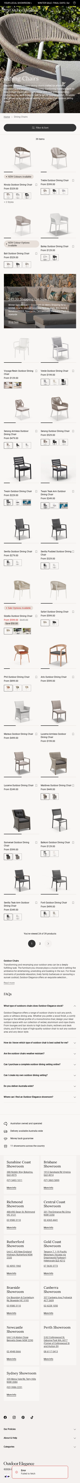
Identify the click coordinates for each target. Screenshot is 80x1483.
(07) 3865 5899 (51, 1180)
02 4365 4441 (51, 1220)
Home (7, 117)
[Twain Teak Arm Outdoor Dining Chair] (58, 469)
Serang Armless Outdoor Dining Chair (16, 433)
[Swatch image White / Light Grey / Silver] (63, 191)
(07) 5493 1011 (14, 1180)
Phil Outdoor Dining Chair (17, 677)
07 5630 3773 (51, 1266)
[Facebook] (5, 1417)
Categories (9, 1446)
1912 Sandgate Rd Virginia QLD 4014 (57, 1173)
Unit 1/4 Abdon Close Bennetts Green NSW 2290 (20, 1339)
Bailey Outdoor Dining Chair (54, 246)
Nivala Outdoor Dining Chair (18, 184)
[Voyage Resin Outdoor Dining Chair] (21, 348)
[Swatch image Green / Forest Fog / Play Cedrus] (17, 688)
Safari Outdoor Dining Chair (54, 611)
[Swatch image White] (17, 562)
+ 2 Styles (9, 202)
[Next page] (48, 943)
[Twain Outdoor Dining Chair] (21, 469)
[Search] (57, 10)
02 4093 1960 (14, 1266)
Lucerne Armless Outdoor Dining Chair (53, 736)
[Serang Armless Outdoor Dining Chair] (21, 408)
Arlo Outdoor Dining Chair (54, 677)
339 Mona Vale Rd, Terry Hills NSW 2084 (21, 1380)
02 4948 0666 (14, 1351)
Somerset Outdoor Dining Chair (16, 844)
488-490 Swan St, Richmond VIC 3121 (21, 1213)
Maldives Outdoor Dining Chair (56, 785)
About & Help (10, 1438)
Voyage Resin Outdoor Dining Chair (18, 372)
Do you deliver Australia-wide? (19, 1086)
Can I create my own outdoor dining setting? (26, 1075)
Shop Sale (13, 322)
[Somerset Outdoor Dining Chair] (21, 820)
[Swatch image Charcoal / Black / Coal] (27, 196)
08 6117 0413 (51, 1351)
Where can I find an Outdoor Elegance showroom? (28, 1097)
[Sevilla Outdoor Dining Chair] (21, 529)
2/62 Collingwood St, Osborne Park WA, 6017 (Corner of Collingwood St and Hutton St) (57, 1342)
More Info (11, 1187)
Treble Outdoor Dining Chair (55, 180)
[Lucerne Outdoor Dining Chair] (21, 763)
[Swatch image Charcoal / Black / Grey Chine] (17, 631)
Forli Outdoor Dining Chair (54, 902)
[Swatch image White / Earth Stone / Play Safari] (27, 688)
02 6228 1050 (51, 1305)
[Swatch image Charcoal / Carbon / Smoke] (17, 264)
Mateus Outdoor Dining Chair (18, 734)
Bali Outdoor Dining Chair (16, 253)
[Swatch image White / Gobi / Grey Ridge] (27, 445)
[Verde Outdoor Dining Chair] (58, 348)
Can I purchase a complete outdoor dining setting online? (32, 1064)
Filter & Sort (42, 127)
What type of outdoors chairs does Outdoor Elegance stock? (33, 1006)
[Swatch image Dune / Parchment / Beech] (27, 264)
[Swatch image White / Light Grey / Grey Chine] (27, 631)
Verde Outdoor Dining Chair (54, 371)
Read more (9, 983)
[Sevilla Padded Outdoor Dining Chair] (58, 529)
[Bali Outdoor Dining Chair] (21, 224)
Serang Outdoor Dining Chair (55, 431)
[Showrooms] (74, 3)
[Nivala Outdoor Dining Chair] (21, 158)
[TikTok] (32, 1417)
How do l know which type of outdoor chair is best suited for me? (36, 1042)
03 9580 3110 (14, 1220)
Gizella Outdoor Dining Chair (18, 616)
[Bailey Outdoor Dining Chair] (58, 224)
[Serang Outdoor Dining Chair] (58, 408)
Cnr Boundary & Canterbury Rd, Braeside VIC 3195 (20, 1299)
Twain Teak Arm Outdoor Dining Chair (53, 493)
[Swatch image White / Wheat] (54, 382)
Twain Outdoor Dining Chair (18, 491)
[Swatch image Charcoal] (54, 257)
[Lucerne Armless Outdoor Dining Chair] (58, 711)
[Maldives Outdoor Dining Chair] (58, 763)
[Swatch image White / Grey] (17, 502)
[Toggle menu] (5, 10)
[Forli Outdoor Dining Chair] (58, 880)
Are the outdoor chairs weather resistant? (24, 1053)
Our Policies (10, 1429)
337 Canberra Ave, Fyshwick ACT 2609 (58, 1299)
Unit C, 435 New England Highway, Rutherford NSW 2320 (20, 1254)
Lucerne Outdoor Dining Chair (18, 785)
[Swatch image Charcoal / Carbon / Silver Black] (54, 191)
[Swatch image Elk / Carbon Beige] (17, 856)
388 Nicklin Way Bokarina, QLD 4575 (20, 1173)
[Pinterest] (23, 1417)
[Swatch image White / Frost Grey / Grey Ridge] (17, 196)
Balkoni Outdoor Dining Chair (55, 842)
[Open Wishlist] (65, 10)
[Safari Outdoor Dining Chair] (58, 589)
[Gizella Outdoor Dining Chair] (21, 589)
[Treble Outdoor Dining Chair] (58, 158)
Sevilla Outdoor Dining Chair (18, 551)
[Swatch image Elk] (54, 796)
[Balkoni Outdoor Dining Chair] (58, 820)
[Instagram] (14, 1417)
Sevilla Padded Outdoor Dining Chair (56, 553)
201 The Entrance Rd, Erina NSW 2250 (57, 1213)
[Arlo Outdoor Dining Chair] (58, 654)
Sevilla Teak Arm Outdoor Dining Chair (16, 904)
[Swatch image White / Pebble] (27, 502)
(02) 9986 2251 (14, 1387)
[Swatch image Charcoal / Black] (63, 382)
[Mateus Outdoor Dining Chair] (21, 711)
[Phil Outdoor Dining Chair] (21, 654)
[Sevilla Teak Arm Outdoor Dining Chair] (21, 880)
